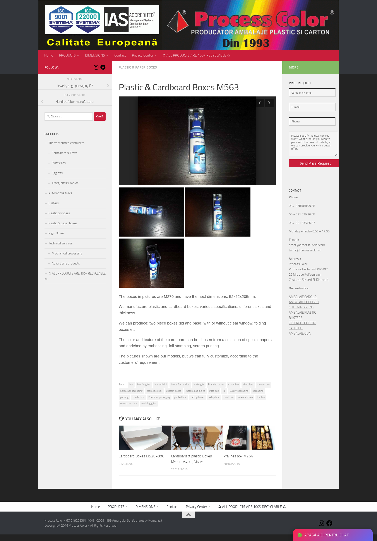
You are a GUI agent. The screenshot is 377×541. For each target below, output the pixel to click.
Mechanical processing (67, 253)
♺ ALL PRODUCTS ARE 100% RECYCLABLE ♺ (196, 55)
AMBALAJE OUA (300, 333)
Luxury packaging (239, 390)
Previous (259, 103)
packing (124, 397)
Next (269, 103)
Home (48, 55)
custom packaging (195, 390)
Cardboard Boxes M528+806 (141, 456)
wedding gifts (148, 403)
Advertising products (66, 263)
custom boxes (173, 390)
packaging (257, 390)
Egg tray (57, 173)
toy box (261, 397)
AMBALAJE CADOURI (303, 297)
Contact (120, 55)
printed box (180, 397)
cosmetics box (154, 390)
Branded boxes (216, 384)
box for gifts (143, 384)
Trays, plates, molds (65, 183)
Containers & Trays (64, 153)
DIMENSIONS (95, 55)
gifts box (214, 390)
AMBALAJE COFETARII (304, 302)
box (131, 384)
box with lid (160, 384)
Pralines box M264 (238, 456)
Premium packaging (159, 397)
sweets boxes (245, 397)
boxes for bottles (180, 384)
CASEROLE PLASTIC (302, 323)
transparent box (128, 403)
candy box (233, 384)
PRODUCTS (67, 55)
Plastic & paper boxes (138, 67)
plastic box (138, 397)
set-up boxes (197, 397)
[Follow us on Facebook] (103, 67)
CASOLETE (296, 328)
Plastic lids (59, 163)
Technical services (60, 243)
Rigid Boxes (56, 233)
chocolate (248, 384)
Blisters (53, 203)
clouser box (263, 384)
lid (224, 390)
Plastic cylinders (59, 213)
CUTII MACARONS (301, 307)
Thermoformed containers (66, 143)
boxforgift (199, 384)
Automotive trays (60, 193)
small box (228, 397)
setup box (214, 397)
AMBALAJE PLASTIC (302, 312)
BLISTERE (295, 318)
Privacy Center (142, 55)
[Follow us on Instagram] (96, 67)
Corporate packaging (131, 390)
